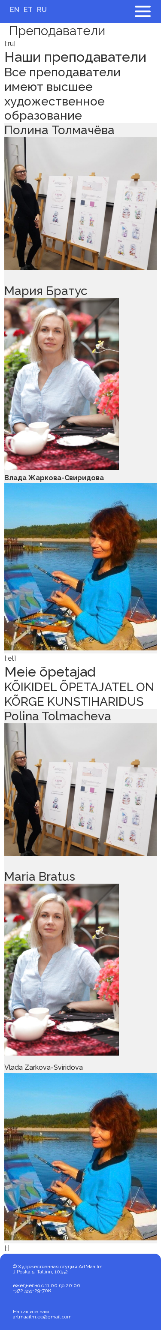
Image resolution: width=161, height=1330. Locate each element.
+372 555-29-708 (32, 1291)
